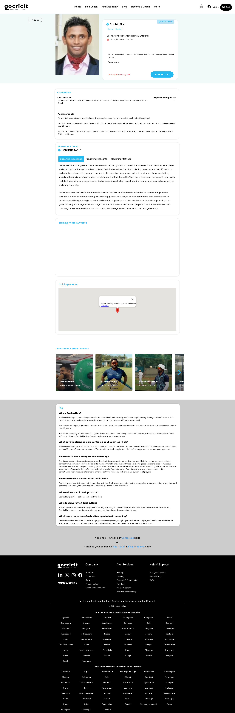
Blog (88, 580)
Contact (150, 601)
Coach (100, 601)
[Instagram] (73, 575)
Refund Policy (155, 576)
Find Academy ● (115, 601)
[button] (201, 6)
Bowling (120, 576)
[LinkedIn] (60, 575)
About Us (90, 572)
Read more (113, 62)
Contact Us (90, 576)
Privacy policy (92, 584)
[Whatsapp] (67, 575)
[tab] (71, 159)
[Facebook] (80, 575)
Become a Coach (134, 601)
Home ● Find (89, 601)
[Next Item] (179, 372)
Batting (120, 572)
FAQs (151, 580)
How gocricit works (157, 572)
